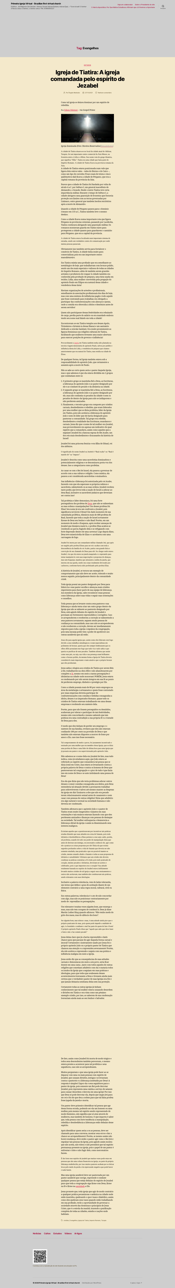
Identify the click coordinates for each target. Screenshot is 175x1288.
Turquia (103, 1220)
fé (72, 674)
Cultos (47, 1233)
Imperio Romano (95, 1220)
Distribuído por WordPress (91, 1283)
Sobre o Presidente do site (145, 5)
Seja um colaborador (125, 5)
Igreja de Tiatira (83, 1220)
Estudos (87, 65)
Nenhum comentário (104, 93)
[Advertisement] (87, 33)
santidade (80, 1186)
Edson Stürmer (71, 110)
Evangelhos (73, 1220)
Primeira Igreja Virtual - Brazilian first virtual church (36, 4)
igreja (76, 343)
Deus (90, 503)
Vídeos (68, 1233)
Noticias (37, 1233)
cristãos (66, 1220)
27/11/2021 (89, 93)
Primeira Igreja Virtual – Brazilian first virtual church (59, 1283)
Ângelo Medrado (74, 93)
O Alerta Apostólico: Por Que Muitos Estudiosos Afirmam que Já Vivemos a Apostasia (123, 7)
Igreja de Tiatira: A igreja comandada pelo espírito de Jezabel (87, 79)
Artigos (78, 1233)
